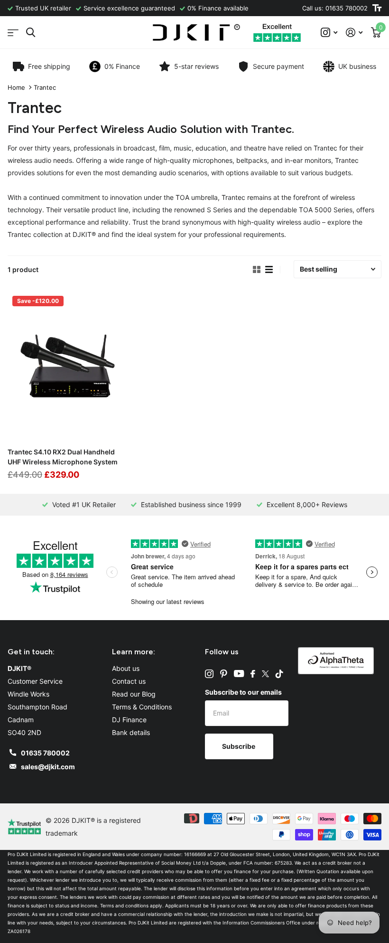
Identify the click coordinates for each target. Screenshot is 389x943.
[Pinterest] (223, 674)
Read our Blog (134, 694)
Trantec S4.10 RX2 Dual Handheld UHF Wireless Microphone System (63, 457)
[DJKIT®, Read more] (329, 32)
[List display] (269, 270)
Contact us (129, 681)
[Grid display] (256, 270)
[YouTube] (239, 673)
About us (125, 668)
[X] (265, 673)
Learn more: (133, 651)
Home (16, 87)
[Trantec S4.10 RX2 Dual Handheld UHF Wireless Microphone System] (67, 366)
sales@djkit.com (48, 767)
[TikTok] (279, 674)
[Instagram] (209, 674)
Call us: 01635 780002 (335, 8)
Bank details (131, 732)
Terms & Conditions (142, 707)
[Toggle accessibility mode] (376, 8)
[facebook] (252, 674)
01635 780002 (45, 753)
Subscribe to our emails (243, 692)
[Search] (30, 32)
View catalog (13, 32)
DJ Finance (129, 720)
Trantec (45, 87)
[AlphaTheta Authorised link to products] (336, 660)
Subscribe (239, 746)
